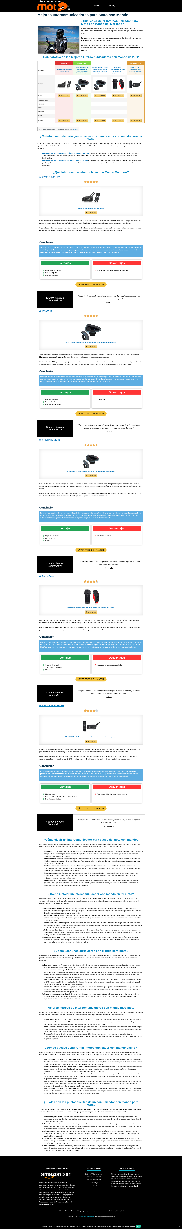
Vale (138, 1226)
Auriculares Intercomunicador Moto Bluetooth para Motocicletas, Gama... (91, 607)
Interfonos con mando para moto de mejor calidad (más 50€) (65, 160)
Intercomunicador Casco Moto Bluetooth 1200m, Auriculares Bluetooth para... (91, 471)
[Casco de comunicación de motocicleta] (64, 84)
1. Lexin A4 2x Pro (49, 176)
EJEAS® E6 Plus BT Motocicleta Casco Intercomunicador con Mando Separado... (91, 737)
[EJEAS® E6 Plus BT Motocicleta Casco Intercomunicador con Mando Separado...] (136, 84)
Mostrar (75, 129)
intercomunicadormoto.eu (87, 1216)
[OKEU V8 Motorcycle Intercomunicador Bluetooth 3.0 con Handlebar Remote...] (82, 84)
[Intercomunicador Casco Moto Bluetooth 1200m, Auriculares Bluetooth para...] (100, 84)
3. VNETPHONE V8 (49, 439)
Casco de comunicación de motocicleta (91, 208)
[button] (91, 284)
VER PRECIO (65, 95)
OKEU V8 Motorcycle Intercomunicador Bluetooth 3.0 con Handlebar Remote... (91, 342)
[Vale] (180, 1226)
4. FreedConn (46, 576)
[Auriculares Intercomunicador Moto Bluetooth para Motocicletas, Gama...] (118, 84)
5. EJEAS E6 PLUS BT (51, 705)
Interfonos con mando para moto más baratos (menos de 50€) (65, 153)
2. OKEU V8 (45, 310)
